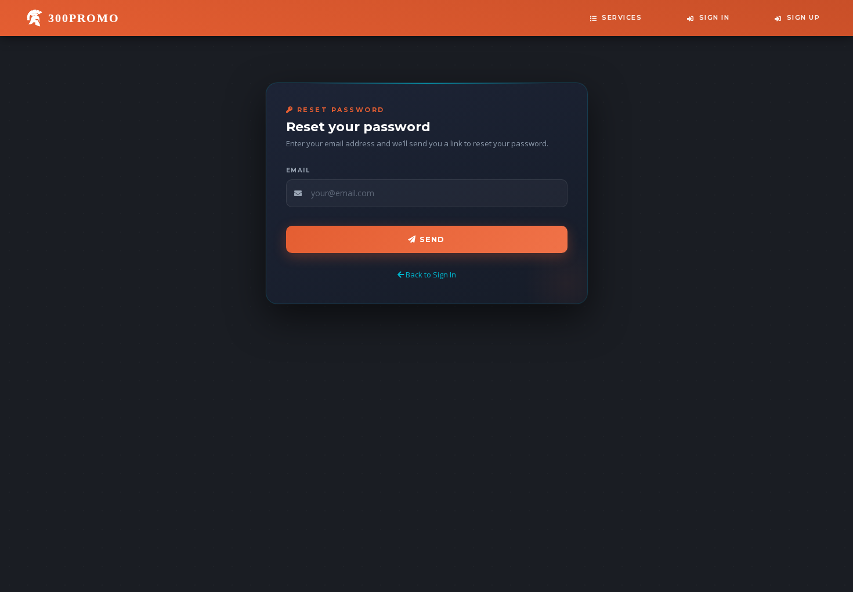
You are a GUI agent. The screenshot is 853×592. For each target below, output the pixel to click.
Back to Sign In (430, 274)
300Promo (84, 18)
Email (298, 170)
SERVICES (622, 17)
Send (431, 239)
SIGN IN (714, 17)
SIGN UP (804, 17)
